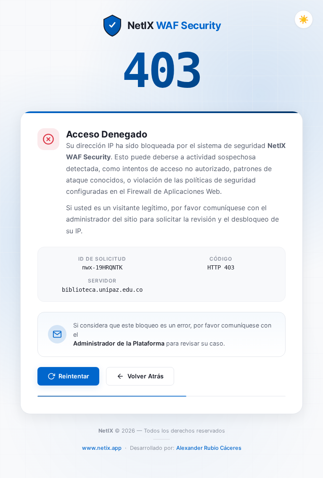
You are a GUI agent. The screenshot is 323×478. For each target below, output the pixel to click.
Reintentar (73, 376)
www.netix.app (102, 448)
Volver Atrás (145, 376)
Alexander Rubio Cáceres (208, 448)
